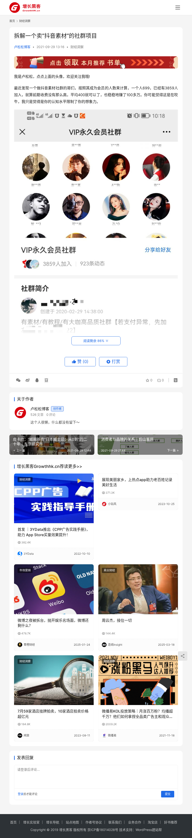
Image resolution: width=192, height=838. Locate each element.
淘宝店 (153, 822)
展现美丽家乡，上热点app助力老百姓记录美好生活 (137, 482)
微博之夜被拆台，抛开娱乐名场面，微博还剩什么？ (53, 623)
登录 (20, 794)
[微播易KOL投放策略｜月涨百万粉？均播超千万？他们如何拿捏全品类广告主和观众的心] (138, 680)
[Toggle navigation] (178, 7)
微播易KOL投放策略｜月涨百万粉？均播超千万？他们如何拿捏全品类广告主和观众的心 (137, 714)
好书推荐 (170, 822)
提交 (167, 794)
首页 (12, 21)
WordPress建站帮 (149, 830)
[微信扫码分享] (18, 380)
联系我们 (115, 822)
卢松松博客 (22, 47)
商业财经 (109, 570)
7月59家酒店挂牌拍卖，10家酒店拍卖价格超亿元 (53, 714)
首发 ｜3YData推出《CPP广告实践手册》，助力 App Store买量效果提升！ (54, 532)
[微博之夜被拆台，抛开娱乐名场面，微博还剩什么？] (54, 589)
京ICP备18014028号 (102, 830)
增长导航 (52, 822)
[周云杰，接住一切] (138, 589)
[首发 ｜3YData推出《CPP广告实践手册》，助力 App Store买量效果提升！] (54, 498)
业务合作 (134, 822)
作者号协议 (93, 822)
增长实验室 (31, 822)
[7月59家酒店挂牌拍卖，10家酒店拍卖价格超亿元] (54, 680)
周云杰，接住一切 (117, 620)
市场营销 (25, 570)
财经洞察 (77, 47)
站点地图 (72, 822)
